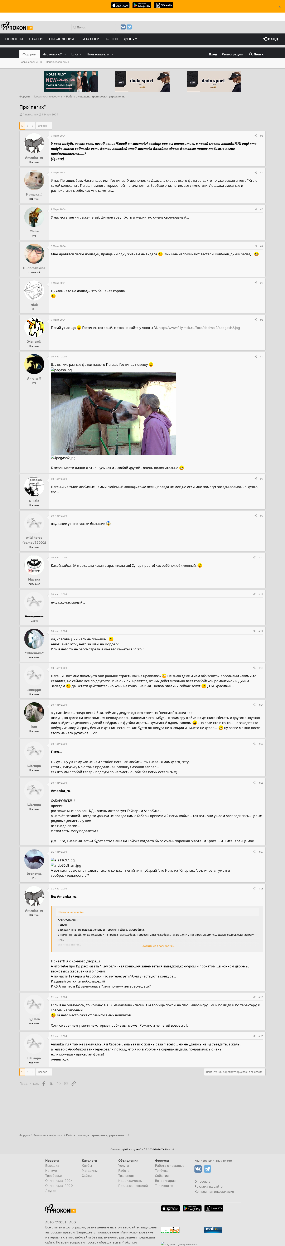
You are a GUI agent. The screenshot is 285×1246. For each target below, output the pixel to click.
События (162, 1175)
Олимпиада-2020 (59, 1185)
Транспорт (126, 1175)
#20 (261, 1036)
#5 (261, 282)
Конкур (51, 1170)
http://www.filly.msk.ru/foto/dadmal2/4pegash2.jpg (199, 327)
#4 (261, 246)
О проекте (202, 1181)
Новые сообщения (31, 62)
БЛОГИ (112, 39)
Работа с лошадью (169, 1165)
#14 (261, 704)
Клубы (87, 1165)
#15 (261, 743)
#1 (261, 135)
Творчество (164, 1185)
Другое (51, 1190)
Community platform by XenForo (142, 1149)
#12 (261, 631)
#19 (261, 997)
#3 (261, 209)
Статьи (36, 39)
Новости (14, 39)
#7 (261, 356)
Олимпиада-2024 (59, 1180)
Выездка (52, 1165)
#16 (261, 782)
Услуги (123, 1165)
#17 (261, 851)
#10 (261, 557)
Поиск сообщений (57, 62)
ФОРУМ (131, 39)
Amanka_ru (30, 114)
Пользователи (98, 54)
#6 (261, 319)
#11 (261, 594)
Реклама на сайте (208, 1186)
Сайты (87, 1175)
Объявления (61, 39)
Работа (124, 1170)
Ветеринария (165, 1180)
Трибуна (161, 1170)
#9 (261, 515)
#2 (261, 172)
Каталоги (90, 39)
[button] (65, 54)
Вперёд (42, 126)
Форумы (30, 54)
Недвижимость (130, 1180)
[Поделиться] (256, 136)
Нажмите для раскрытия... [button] (157, 946)
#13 (261, 667)
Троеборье (53, 1175)
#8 (261, 478)
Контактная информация (214, 1191)
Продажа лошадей (133, 1185)
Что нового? (52, 54)
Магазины (90, 1170)
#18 (261, 888)
